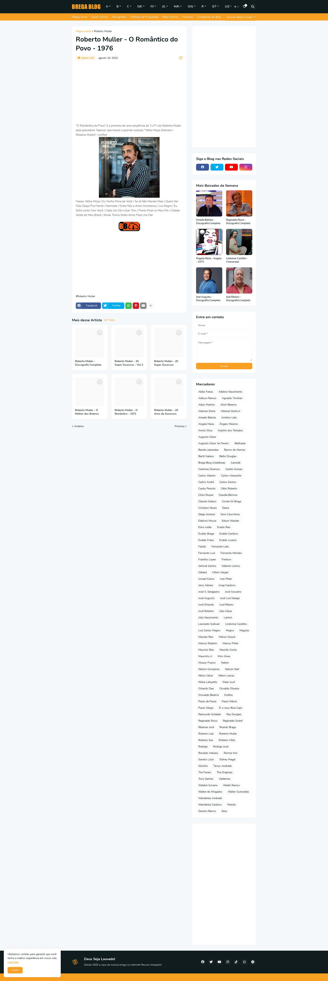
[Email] (143, 305)
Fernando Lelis (220, 546)
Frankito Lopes (207, 559)
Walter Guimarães (238, 792)
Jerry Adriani (205, 585)
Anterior (79, 426)
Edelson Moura (207, 521)
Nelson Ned (232, 669)
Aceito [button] (15, 970)
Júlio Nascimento (208, 617)
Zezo (224, 811)
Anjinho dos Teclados (230, 430)
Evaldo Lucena (227, 540)
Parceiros (188, 17)
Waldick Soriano (208, 785)
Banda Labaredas (208, 450)
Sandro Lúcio (206, 759)
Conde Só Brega (231, 501)
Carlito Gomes (234, 469)
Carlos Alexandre (231, 475)
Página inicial (83, 31)
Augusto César (207, 437)
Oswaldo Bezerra (208, 695)
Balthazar (240, 443)
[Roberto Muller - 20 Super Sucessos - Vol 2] (129, 342)
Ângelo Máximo (228, 424)
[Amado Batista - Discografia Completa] (209, 203)
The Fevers (204, 772)
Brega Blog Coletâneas (211, 463)
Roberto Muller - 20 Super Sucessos (166, 363)
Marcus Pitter (230, 643)
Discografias (119, 17)
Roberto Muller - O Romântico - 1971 (126, 412)
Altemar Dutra (206, 411)
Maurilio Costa (228, 650)
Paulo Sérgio (206, 708)
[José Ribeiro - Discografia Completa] (239, 280)
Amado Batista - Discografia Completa (208, 221)
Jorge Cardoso (226, 585)
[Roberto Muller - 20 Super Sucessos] (169, 342)
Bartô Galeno (206, 456)
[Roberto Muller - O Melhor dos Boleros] (89, 391)
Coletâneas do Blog (209, 17)
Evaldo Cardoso (228, 533)
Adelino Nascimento (230, 392)
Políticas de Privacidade (144, 17)
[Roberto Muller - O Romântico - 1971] (129, 391)
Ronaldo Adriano (208, 753)
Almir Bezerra (228, 404)
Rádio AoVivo (170, 17)
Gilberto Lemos (231, 566)
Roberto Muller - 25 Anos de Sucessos (166, 412)
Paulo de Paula (207, 701)
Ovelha (228, 695)
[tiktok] (236, 962)
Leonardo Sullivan (209, 624)
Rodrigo (203, 746)
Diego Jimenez (206, 514)
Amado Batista (207, 417)
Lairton (228, 617)
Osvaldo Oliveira (229, 688)
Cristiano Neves (207, 508)
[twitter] (217, 167)
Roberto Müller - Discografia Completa (88, 363)
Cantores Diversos (209, 469)
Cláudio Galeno (207, 501)
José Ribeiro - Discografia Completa (238, 298)
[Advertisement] (129, 92)
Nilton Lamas (226, 675)
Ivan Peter (226, 579)
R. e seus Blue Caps (230, 708)
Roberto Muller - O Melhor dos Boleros (87, 412)
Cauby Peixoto (206, 488)
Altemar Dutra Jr (230, 411)
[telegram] (253, 962)
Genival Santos (207, 566)
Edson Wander (230, 521)
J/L (163, 6)
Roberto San (205, 740)
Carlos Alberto (207, 475)
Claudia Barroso (228, 495)
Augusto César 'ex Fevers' (213, 443)
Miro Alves (224, 656)
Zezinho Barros (207, 811)
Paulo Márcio (229, 701)
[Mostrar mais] (150, 305)
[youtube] (231, 167)
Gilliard (202, 572)
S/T (214, 6)
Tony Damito (205, 779)
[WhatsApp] (128, 305)
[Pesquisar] (253, 6)
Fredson (226, 559)
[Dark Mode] (236, 7)
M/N (176, 6)
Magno (230, 630)
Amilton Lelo (229, 417)
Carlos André (206, 482)
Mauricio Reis (206, 650)
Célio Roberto (229, 488)
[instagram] (245, 167)
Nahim (225, 662)
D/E (139, 6)
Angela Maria (206, 424)
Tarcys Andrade (222, 766)
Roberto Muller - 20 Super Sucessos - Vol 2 (129, 363)
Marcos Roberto (207, 643)
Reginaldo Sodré (232, 721)
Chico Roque (205, 495)
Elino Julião (205, 527)
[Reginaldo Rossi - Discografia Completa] (239, 203)
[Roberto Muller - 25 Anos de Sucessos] (169, 391)
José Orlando (206, 604)
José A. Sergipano (208, 592)
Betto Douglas (228, 456)
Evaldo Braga (206, 533)
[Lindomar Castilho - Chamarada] (239, 242)
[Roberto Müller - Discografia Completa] (89, 342)
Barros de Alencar (234, 450)
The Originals (225, 772)
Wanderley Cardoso (210, 804)
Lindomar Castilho (236, 624)
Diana (225, 508)
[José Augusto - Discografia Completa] (209, 280)
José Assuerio (233, 592)
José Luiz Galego (230, 598)
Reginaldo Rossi (207, 721)
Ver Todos (109, 320)
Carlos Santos (227, 482)
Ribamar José (206, 727)
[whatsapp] (244, 962)
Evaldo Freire (206, 540)
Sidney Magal (227, 759)
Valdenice (224, 779)
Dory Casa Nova (230, 514)
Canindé (235, 463)
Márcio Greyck (227, 637)
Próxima (179, 426)
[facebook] (202, 167)
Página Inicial (79, 17)
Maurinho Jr (205, 656)
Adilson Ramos (207, 398)
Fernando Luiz (206, 553)
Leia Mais (13, 962)
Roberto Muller (103, 31)
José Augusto (206, 598)
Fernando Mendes (231, 553)
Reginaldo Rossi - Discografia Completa (238, 221)
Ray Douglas (233, 714)
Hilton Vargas (220, 572)
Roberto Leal (206, 733)
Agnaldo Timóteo (232, 398)
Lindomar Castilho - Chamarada (237, 260)
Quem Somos (99, 17)
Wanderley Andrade (210, 798)
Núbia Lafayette (207, 682)
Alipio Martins (206, 404)
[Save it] (181, 58)
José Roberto (206, 611)
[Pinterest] (136, 305)
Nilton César (205, 675)
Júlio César (225, 611)
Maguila (244, 630)
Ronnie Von (230, 753)
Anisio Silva (205, 430)
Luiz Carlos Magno (209, 630)
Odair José (228, 682)
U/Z (227, 6)
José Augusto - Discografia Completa (208, 298)
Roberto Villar (227, 740)
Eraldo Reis (223, 527)
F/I (152, 6)
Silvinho (203, 766)
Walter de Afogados (210, 792)
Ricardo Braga (227, 727)
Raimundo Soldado (209, 714)
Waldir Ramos (231, 785)
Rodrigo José (220, 746)
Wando (231, 804)
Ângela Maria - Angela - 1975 (209, 260)
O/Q (190, 6)
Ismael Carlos (206, 579)
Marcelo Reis (205, 637)
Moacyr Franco (207, 662)
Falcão (202, 546)
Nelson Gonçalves (209, 669)
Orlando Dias (206, 688)
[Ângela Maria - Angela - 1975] (209, 242)
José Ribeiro (226, 604)
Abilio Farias (205, 392)
